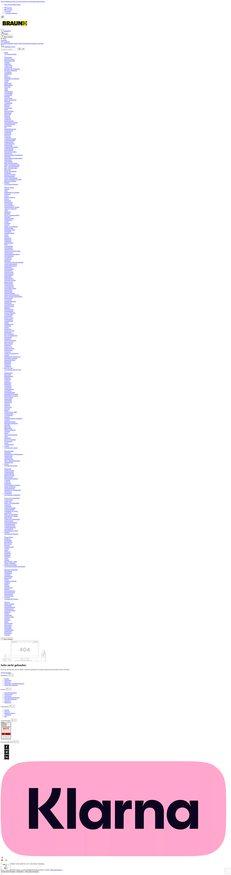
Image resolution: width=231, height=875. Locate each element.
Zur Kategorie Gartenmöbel (12, 495)
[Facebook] (6, 749)
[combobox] (9, 49)
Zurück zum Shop (6, 672)
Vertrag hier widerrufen (11, 685)
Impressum (7, 682)
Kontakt (6, 678)
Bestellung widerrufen (37, 43)
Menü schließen (8, 37)
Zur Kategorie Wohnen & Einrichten (14, 566)
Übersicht (4, 43)
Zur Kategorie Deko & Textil (12, 370)
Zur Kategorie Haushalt (11, 184)
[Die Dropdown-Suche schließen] (23, 49)
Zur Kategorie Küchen (10, 465)
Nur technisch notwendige (8, 871)
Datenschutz (7, 680)
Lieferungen (7, 696)
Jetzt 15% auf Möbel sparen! (12, 4)
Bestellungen (27, 43)
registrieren (7, 42)
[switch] (6, 868)
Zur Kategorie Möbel (10, 54)
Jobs (5, 716)
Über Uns (7, 711)
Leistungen (7, 701)
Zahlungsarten (8, 694)
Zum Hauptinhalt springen (8, 1)
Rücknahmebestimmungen (11, 697)
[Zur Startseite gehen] (14, 28)
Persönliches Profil (12, 43)
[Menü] (2, 17)
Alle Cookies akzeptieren (31, 871)
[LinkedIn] (6, 759)
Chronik (6, 710)
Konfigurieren (20, 871)
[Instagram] (6, 754)
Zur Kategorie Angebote (11, 599)
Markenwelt (7, 702)
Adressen (20, 43)
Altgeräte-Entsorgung (10, 699)
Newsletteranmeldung (10, 692)
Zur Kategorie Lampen (10, 448)
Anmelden (4, 40)
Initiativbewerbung (9, 713)
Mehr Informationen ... (56, 870)
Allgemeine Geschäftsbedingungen (14, 683)
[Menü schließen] (5, 56)
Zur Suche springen (22, 1)
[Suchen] (19, 49)
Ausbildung (7, 715)
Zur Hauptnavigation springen (36, 1)
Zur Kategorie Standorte (11, 534)
